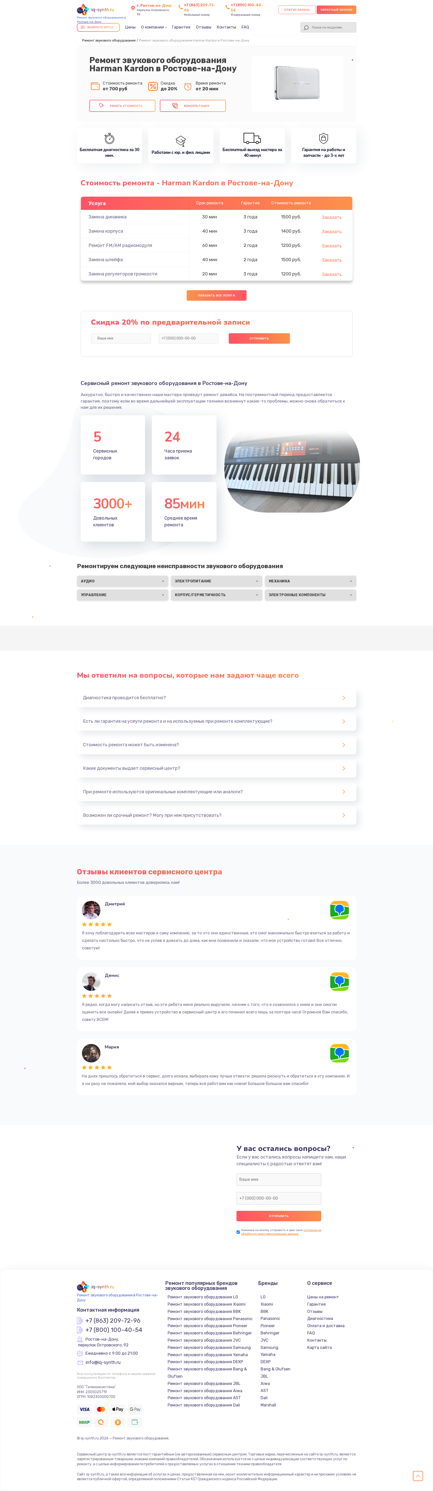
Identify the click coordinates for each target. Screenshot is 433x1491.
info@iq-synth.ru (103, 1362)
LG (263, 1297)
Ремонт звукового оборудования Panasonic (210, 1318)
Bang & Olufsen (275, 1369)
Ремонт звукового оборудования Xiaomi (207, 1304)
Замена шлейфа (105, 259)
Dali (264, 1397)
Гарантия (181, 27)
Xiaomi (267, 1304)
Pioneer (268, 1325)
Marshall (268, 1405)
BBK (264, 1311)
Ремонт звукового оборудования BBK (204, 1311)
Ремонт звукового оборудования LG (203, 1297)
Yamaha (268, 1354)
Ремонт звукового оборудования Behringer (210, 1333)
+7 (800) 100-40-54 (113, 1330)
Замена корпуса (105, 231)
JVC (264, 1340)
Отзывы (203, 27)
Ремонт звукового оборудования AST (204, 1397)
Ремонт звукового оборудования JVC (204, 1340)
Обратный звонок (336, 10)
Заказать (332, 217)
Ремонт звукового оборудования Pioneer (207, 1325)
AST (264, 1390)
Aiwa (265, 1383)
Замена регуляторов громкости (122, 274)
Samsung (269, 1347)
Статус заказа (297, 10)
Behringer (270, 1333)
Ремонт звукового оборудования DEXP (205, 1361)
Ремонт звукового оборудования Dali (204, 1405)
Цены (130, 27)
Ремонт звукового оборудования (109, 40)
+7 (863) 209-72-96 (112, 1320)
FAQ (245, 27)
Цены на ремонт (323, 1297)
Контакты (226, 27)
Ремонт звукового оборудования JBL (204, 1383)
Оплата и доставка (326, 1325)
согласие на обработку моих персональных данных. (281, 1232)
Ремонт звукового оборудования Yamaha (208, 1354)
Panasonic (270, 1318)
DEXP (266, 1361)
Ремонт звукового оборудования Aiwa (205, 1390)
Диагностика (320, 1318)
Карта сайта (319, 1347)
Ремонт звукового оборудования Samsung (209, 1347)
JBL (264, 1376)
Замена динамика (107, 217)
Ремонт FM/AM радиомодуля (120, 245)
